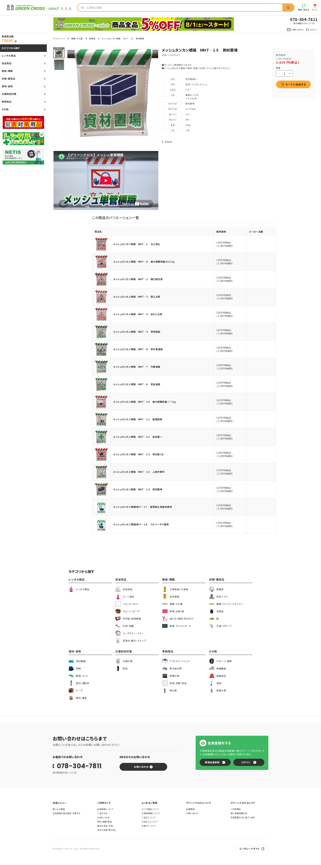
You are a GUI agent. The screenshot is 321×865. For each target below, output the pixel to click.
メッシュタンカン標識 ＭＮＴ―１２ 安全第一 (137, 436)
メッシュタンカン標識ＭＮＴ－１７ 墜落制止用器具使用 (142, 506)
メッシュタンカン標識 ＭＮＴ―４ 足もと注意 (137, 314)
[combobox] (179, 7)
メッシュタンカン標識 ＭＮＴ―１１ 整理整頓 (137, 419)
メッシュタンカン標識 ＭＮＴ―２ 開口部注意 (138, 279)
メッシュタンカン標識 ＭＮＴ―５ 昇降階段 (136, 331)
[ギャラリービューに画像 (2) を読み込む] (59, 64)
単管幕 (92, 38)
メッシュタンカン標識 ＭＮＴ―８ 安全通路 (136, 384)
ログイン (246, 762)
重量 (173, 124)
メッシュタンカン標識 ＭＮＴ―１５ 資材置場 (137, 489)
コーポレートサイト (249, 848)
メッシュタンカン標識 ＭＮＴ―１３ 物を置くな (138, 454)
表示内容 (173, 103)
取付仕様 (173, 108)
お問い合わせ (141, 766)
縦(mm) (173, 114)
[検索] (288, 7)
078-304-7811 (79, 766)
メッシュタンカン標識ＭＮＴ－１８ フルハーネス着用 (141, 524)
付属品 (173, 89)
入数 (173, 130)
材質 (173, 84)
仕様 (173, 95)
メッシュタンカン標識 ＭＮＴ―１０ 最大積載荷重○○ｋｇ (144, 401)
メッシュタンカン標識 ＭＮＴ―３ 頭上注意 (136, 296)
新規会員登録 (212, 762)
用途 (173, 79)
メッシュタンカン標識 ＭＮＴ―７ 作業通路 (136, 366)
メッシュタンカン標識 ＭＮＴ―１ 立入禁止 (136, 244)
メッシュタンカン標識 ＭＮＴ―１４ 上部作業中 (139, 471)
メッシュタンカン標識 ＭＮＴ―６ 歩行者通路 (138, 349)
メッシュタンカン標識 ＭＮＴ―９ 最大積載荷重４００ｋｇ (144, 261)
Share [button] (168, 141)
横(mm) (173, 119)
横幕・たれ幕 (77, 38)
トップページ (59, 38)
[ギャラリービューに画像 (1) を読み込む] (59, 52)
